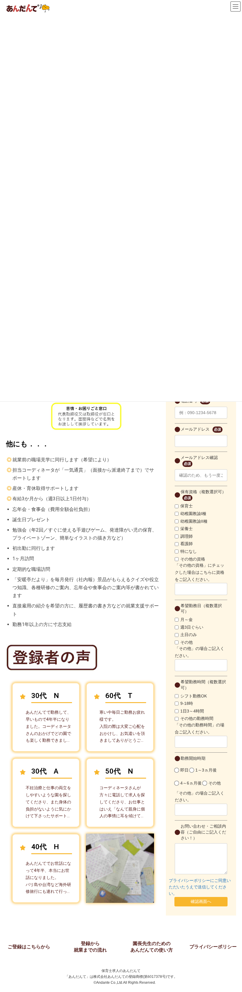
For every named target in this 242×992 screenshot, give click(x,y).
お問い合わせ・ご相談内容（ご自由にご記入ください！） (203, 832)
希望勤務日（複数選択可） (201, 608)
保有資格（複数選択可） (203, 494)
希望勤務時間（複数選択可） (203, 684)
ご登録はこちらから (29, 946)
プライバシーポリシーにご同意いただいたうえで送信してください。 (200, 887)
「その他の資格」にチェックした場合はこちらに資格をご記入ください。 (199, 572)
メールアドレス (201, 429)
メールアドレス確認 (199, 460)
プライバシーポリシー (213, 946)
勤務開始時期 (193, 758)
